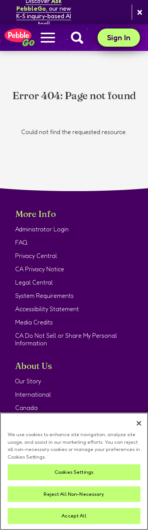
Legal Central (34, 282)
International (33, 394)
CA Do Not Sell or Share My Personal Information (66, 339)
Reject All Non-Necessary (74, 494)
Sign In (123, 37)
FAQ (21, 242)
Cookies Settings (74, 472)
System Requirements (44, 295)
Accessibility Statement (47, 309)
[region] (74, 471)
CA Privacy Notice (39, 269)
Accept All (73, 516)
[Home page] (19, 37)
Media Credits (34, 322)
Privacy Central (36, 255)
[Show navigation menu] (47, 38)
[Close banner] (140, 12)
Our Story (28, 381)
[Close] (139, 423)
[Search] (77, 37)
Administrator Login (42, 229)
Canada (26, 407)
